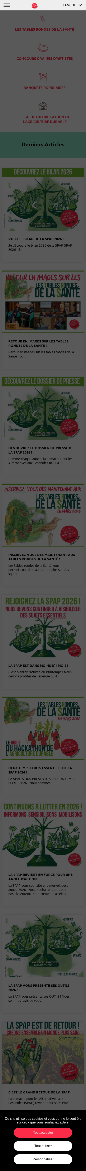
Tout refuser (43, 1146)
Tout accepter (43, 1132)
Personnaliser (43, 1159)
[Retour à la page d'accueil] (35, 6)
